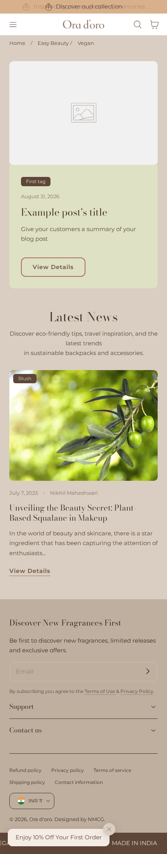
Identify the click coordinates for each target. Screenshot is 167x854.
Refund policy (25, 770)
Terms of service (112, 770)
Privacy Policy (136, 691)
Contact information (79, 782)
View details (29, 571)
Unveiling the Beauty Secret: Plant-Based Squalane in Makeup (72, 513)
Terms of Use (100, 691)
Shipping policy (27, 782)
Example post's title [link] (64, 212)
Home (17, 43)
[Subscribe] (148, 671)
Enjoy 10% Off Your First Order (59, 837)
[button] (12, 24)
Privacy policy (67, 770)
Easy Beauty (53, 43)
